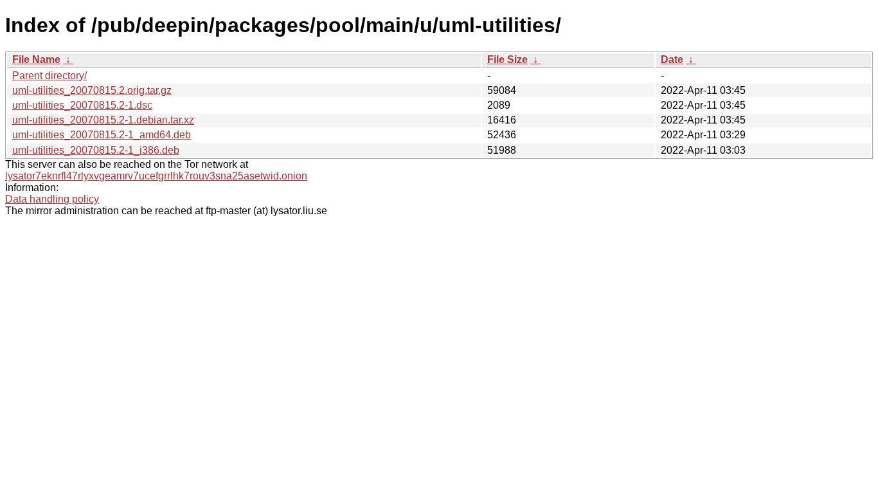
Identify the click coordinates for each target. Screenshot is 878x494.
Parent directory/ (49, 75)
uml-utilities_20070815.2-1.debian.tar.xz (103, 119)
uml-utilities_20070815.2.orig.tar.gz (92, 90)
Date (672, 59)
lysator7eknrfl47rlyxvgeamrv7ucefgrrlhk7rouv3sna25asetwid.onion (156, 175)
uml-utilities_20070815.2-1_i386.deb (95, 150)
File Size (507, 59)
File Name (36, 59)
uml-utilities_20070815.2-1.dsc (82, 105)
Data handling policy (52, 199)
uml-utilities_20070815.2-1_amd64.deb (101, 134)
